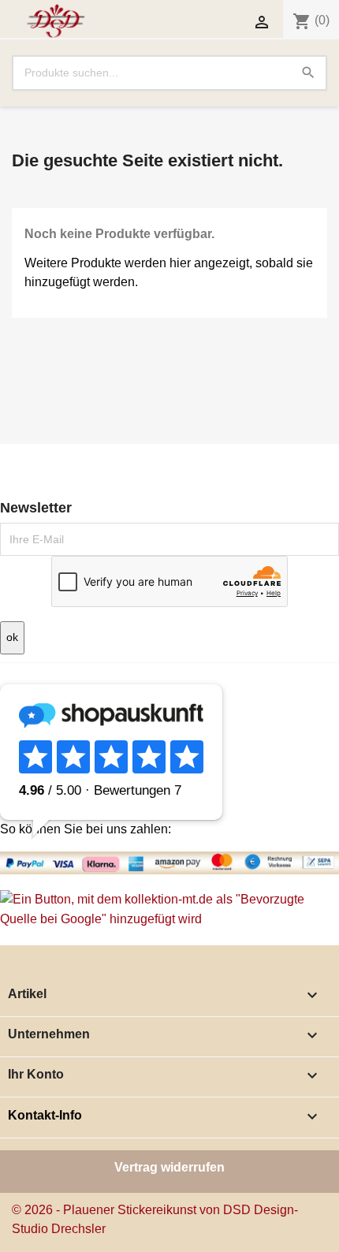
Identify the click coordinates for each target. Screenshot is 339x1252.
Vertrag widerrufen (169, 1167)
